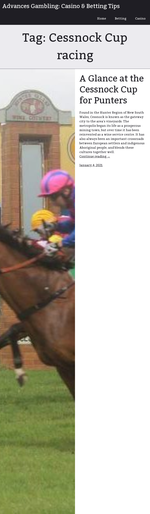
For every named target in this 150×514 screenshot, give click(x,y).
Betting (120, 19)
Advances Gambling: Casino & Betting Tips (61, 6)
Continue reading (100, 156)
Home (101, 19)
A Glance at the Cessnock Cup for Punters (111, 89)
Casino (140, 19)
